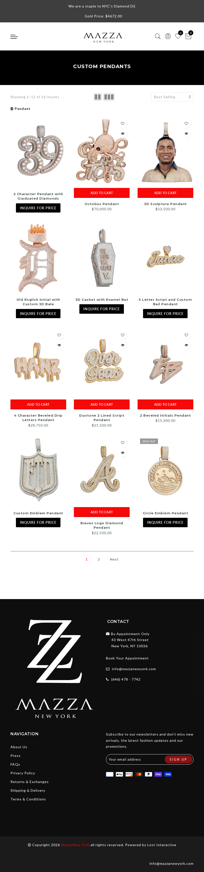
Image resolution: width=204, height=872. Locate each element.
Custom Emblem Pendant (38, 513)
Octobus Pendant (102, 204)
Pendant (23, 108)
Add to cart (102, 193)
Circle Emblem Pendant (165, 513)
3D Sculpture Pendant (165, 204)
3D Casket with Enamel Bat (101, 300)
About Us (18, 747)
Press (15, 755)
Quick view (122, 133)
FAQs (15, 764)
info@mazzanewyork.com (134, 669)
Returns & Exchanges (29, 782)
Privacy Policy (22, 773)
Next (114, 559)
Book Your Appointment (127, 658)
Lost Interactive (161, 845)
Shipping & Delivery (27, 790)
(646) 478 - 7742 (126, 679)
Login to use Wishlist (122, 123)
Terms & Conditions (28, 799)
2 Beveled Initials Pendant (165, 415)
